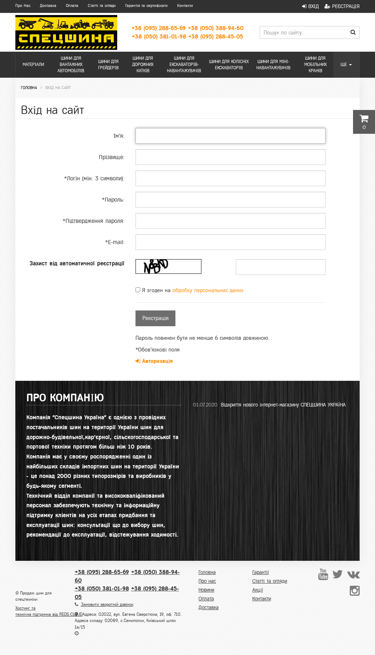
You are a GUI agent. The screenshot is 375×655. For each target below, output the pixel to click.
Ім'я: (119, 136)
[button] (346, 64)
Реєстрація (345, 6)
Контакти (185, 5)
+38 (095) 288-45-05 (215, 36)
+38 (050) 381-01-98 (159, 36)
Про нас (207, 581)
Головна (207, 572)
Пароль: (113, 199)
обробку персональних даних (208, 290)
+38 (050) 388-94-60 (216, 28)
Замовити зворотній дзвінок (107, 604)
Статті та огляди (102, 5)
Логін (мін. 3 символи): (94, 178)
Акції (257, 590)
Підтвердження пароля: (94, 221)
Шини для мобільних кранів (315, 64)
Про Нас (22, 5)
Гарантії (260, 572)
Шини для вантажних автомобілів (70, 64)
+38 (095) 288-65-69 (158, 28)
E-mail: (115, 242)
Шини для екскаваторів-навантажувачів (184, 64)
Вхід (313, 6)
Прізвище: (112, 157)
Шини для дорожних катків (142, 64)
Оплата (72, 5)
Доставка (48, 5)
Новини (206, 590)
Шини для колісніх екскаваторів (229, 64)
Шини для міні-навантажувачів (273, 64)
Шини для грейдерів (108, 64)
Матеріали (33, 64)
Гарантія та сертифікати (146, 5)
